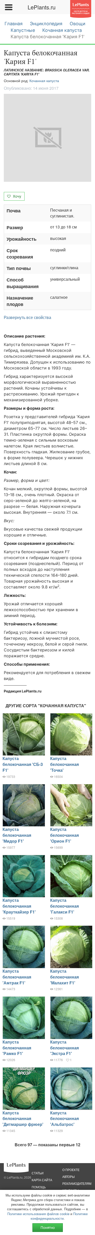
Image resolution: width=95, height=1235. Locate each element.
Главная (14, 23)
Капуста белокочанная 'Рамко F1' (17, 1048)
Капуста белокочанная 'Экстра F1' (64, 1048)
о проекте (71, 1169)
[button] (47, 138)
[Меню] (8, 7)
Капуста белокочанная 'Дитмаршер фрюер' (23, 1118)
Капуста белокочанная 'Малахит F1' (64, 977)
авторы (68, 1176)
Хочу (16, 196)
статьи (38, 1173)
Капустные (23, 30)
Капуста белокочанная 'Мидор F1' (17, 835)
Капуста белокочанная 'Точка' (64, 764)
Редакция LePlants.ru (23, 691)
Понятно (48, 1227)
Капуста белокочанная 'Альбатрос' (64, 1118)
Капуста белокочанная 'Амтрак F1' (17, 977)
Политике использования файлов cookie (38, 1213)
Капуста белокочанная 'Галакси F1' (64, 906)
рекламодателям (76, 1183)
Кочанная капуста (62, 30)
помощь (39, 1187)
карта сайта (42, 1180)
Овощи (77, 23)
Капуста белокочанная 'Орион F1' (64, 835)
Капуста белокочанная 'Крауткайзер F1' (19, 906)
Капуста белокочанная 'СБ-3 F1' (23, 764)
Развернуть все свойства (27, 317)
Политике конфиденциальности (59, 1216)
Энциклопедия (46, 23)
